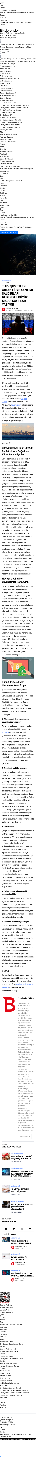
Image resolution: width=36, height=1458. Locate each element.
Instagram (3, 1327)
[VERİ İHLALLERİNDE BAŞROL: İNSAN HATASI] (6, 1244)
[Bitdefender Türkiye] (9, 1004)
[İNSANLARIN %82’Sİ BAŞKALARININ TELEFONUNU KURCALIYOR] (6, 1260)
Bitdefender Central (7, 1341)
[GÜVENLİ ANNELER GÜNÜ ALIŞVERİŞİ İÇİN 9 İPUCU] (6, 1158)
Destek (2, 8)
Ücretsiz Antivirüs (6, 1310)
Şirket (2, 3)
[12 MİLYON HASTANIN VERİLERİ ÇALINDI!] (6, 1190)
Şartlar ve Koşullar (6, 1420)
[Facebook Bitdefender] (6, 1229)
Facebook (3, 1334)
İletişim (2, 1346)
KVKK (2, 1427)
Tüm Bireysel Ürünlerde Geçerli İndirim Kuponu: (16, 1439)
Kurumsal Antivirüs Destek (9, 1351)
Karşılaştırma (10, 66)
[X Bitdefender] (14, 1229)
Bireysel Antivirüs (6, 33)
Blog (1, 5)
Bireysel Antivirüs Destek (8, 1349)
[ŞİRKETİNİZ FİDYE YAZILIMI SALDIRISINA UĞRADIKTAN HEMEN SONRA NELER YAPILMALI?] (6, 1174)
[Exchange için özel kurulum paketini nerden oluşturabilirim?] (6, 1207)
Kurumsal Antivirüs (6, 100)
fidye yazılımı (16, 405)
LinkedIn (3, 1332)
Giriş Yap (3, 17)
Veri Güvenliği (6, 280)
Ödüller (2, 1317)
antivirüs (5, 732)
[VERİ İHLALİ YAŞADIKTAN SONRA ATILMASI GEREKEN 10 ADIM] (6, 1277)
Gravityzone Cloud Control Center (11, 1344)
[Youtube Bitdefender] (30, 1229)
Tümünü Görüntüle (25, 1136)
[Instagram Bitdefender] (22, 1229)
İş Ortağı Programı (6, 1312)
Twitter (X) (3, 1329)
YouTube (3, 1337)
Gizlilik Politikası (6, 1417)
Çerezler (3, 1429)
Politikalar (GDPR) (6, 1422)
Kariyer (2, 1320)
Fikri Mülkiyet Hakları (7, 1424)
